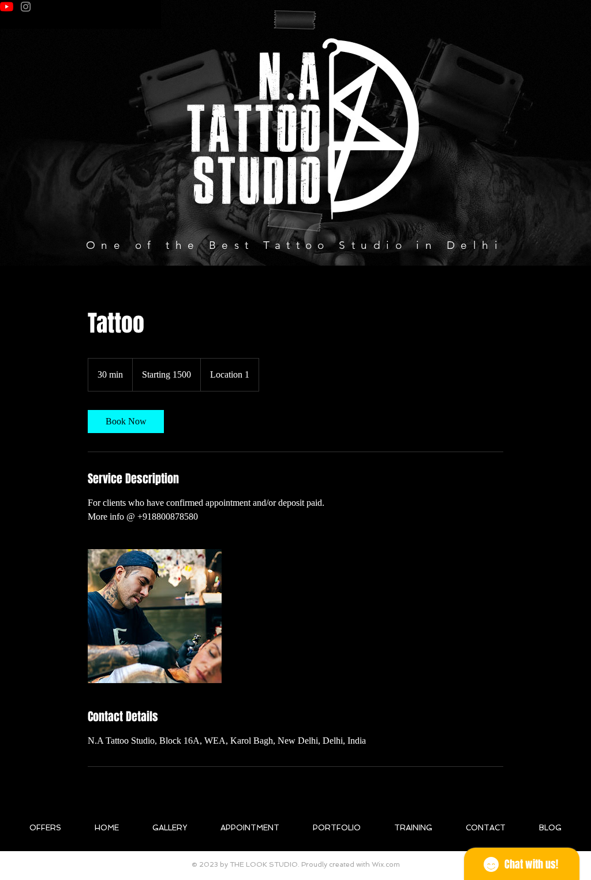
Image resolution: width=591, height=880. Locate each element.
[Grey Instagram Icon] (25, 6)
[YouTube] (6, 6)
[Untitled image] (155, 616)
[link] (126, 421)
